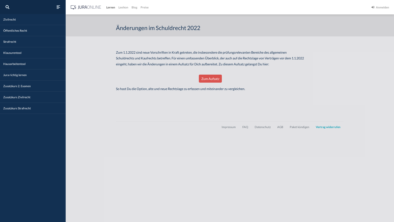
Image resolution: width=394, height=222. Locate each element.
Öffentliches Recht (15, 30)
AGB (280, 127)
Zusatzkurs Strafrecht (17, 108)
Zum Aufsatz (210, 79)
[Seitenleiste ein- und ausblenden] (58, 7)
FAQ (245, 127)
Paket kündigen (299, 127)
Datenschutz (263, 127)
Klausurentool (12, 52)
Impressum (229, 127)
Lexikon (123, 7)
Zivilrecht (9, 19)
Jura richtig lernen (15, 75)
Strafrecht (9, 41)
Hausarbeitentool (14, 64)
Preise (145, 7)
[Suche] (7, 7)
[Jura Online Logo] (86, 7)
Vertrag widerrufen (328, 127)
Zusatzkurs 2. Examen (17, 86)
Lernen (110, 7)
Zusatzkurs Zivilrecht (16, 97)
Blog (134, 7)
